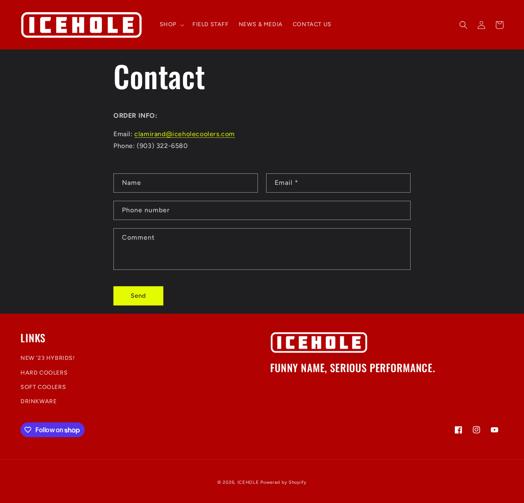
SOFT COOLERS (43, 387)
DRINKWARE (38, 401)
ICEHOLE (248, 482)
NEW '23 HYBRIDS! (47, 358)
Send (138, 295)
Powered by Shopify (283, 482)
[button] (171, 24)
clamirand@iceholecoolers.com (184, 134)
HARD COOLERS (44, 372)
